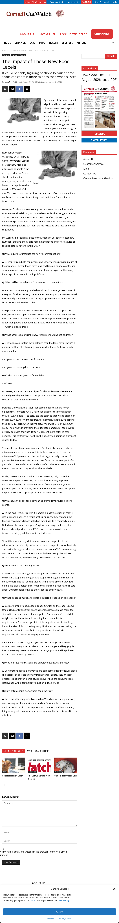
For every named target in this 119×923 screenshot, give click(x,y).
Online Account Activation (98, 178)
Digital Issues (99, 140)
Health (53, 42)
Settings (50, 918)
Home (7, 42)
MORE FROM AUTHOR (38, 751)
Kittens (81, 42)
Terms (32, 900)
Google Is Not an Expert (12, 776)
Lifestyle (67, 42)
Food (42, 42)
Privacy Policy (63, 900)
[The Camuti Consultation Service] (39, 765)
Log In (114, 2)
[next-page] (9, 785)
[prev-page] (4, 785)
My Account (73, 2)
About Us (88, 159)
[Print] (5, 89)
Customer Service (57, 2)
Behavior (20, 42)
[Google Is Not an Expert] (13, 765)
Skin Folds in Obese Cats (65, 776)
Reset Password (102, 2)
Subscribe (99, 133)
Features (14, 50)
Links (86, 168)
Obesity (22, 55)
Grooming (59, 772)
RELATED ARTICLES (13, 751)
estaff (7, 82)
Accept (59, 911)
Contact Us (89, 173)
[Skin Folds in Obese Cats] (65, 765)
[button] (114, 888)
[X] (27, 89)
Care (32, 42)
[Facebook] (19, 89)
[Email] (12, 89)
